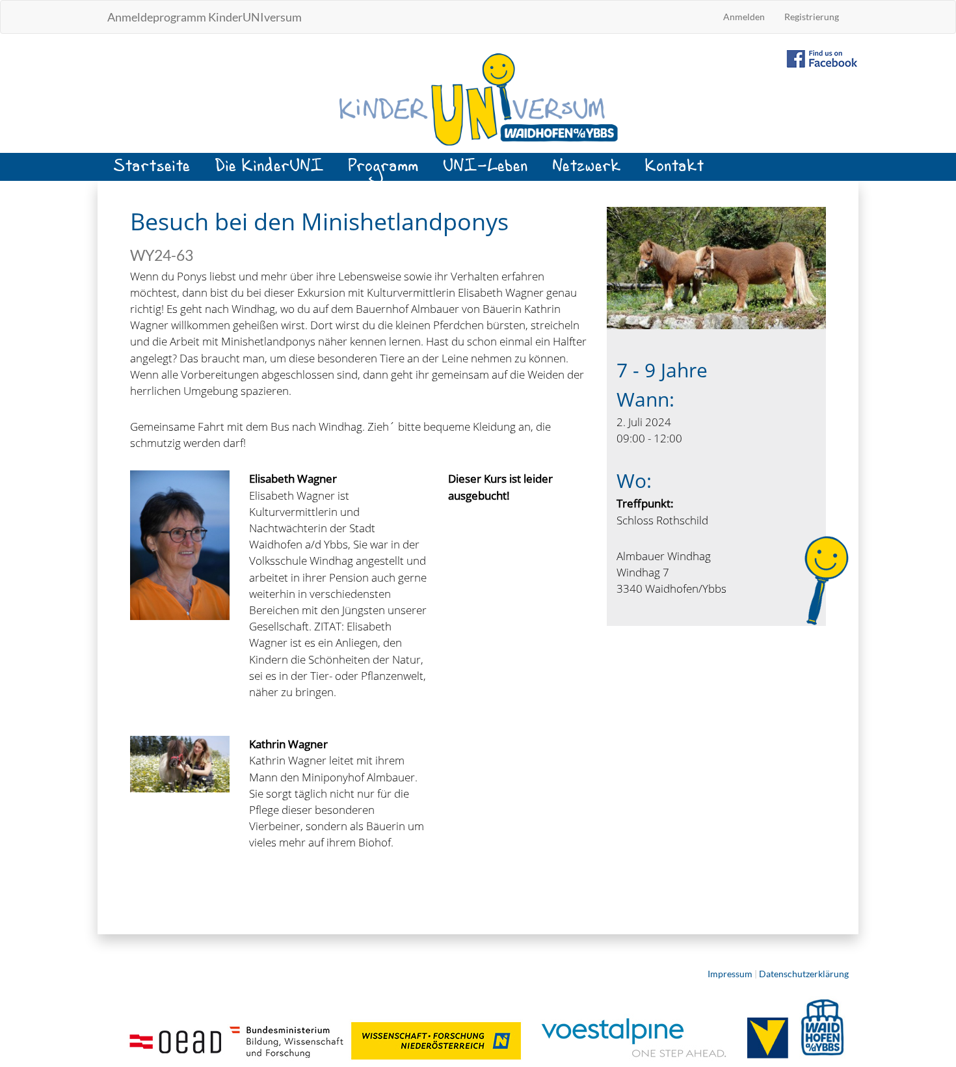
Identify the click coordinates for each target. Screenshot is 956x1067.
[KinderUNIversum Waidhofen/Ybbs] (478, 98)
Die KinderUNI (269, 171)
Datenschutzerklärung (804, 973)
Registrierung (811, 16)
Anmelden (744, 16)
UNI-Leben (486, 171)
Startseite (152, 171)
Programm (384, 171)
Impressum (730, 973)
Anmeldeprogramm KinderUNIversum (204, 17)
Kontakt (675, 171)
